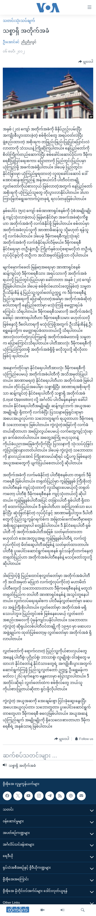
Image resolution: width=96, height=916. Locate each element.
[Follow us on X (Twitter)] (17, 795)
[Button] (85, 62)
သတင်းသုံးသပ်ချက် (19, 21)
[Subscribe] (81, 795)
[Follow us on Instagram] (38, 795)
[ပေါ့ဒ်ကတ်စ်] (70, 795)
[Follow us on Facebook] (7, 795)
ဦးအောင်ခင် (11, 42)
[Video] (42, 910)
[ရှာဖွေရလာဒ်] (83, 910)
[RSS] (60, 795)
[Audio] (62, 910)
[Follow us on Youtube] (28, 795)
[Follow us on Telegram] (49, 795)
